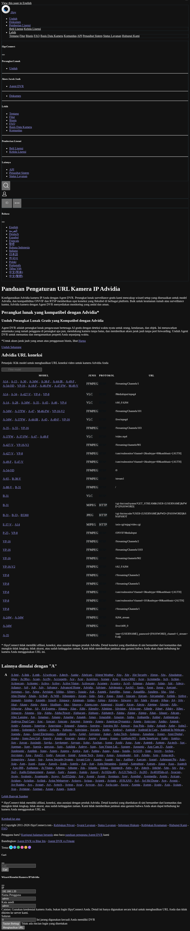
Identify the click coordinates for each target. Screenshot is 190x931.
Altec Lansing (19, 717)
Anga (26, 734)
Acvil (126, 683)
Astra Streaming (106, 763)
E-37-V (7, 524)
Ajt (173, 700)
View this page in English (16, 3)
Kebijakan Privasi (64, 825)
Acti (165, 679)
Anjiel (82, 734)
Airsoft (52, 700)
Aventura (113, 776)
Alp (39, 712)
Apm (93, 746)
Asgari (153, 759)
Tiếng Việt (15, 268)
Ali (36, 708)
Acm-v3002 (128, 679)
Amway (125, 725)
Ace (72, 679)
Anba (150, 725)
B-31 (18, 487)
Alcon (130, 704)
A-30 (23, 381)
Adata (161, 683)
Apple (169, 746)
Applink (32, 750)
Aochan (97, 742)
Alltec (179, 708)
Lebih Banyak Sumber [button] (14, 796)
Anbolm (54, 729)
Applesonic (17, 750)
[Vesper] (29, 847)
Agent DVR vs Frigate (61, 841)
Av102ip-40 (108, 772)
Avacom (176, 772)
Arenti (71, 755)
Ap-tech (172, 742)
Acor (141, 679)
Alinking (106, 708)
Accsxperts (60, 679)
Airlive (182, 696)
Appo (43, 750)
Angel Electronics (43, 734)
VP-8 (46, 394)
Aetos (35, 691)
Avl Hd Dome (150, 780)
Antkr (164, 738)
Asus (171, 763)
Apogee (125, 746)
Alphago (93, 712)
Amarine (68, 717)
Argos (99, 755)
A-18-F (32, 385)
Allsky (169, 708)
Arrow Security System (59, 759)
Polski (12, 262)
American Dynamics (118, 721)
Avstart (39, 784)
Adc (170, 683)
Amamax (43, 717)
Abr (127, 674)
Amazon (119, 717)
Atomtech (116, 767)
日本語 (13, 254)
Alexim (164, 704)
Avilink (41, 780)
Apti (85, 750)
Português (15, 265)
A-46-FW (45, 385)
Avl (137, 780)
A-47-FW (60, 385)
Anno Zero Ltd (31, 738)
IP (2, 887)
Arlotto (145, 755)
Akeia (33, 704)
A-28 (15, 402)
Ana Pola (138, 725)
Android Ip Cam (147, 729)
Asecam (141, 759)
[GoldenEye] (25, 847)
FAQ (37, 35)
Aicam (82, 696)
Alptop (142, 712)
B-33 (15, 515)
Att (136, 767)
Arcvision (16, 755)
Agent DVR (16, 86)
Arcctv (158, 750)
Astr (91, 763)
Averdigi (135, 776)
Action (175, 679)
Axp (13, 789)
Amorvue (39, 725)
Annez (161, 734)
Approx (64, 750)
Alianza (62, 708)
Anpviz (47, 738)
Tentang (14, 35)
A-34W (33, 381)
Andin (106, 729)
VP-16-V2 (58, 411)
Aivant (154, 700)
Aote (137, 742)
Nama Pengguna (11, 894)
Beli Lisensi (16, 28)
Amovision (54, 725)
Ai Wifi (54, 696)
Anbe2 (182, 725)
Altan (152, 712)
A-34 (14, 394)
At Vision (47, 767)
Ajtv (180, 700)
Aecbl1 (129, 687)
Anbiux (42, 729)
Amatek (81, 717)
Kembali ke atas (10, 818)
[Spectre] (10, 847)
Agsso (126, 691)
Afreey (71, 691)
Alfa (174, 704)
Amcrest (75, 721)
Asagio (97, 759)
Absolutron (175, 674)
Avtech (58, 784)
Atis (82, 767)
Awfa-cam (111, 784)
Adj (26, 687)
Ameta (137, 721)
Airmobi (16, 700)
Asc (118, 759)
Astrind (123, 763)
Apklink (70, 746)
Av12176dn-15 (127, 772)
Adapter (150, 683)
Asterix (74, 763)
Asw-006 (17, 767)
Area (28, 755)
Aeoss (159, 687)
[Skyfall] (18, 847)
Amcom (62, 721)
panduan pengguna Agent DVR (84, 834)
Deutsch (14, 234)
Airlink (171, 696)
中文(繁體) (16, 276)
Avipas (88, 780)
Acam (36, 679)
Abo (119, 674)
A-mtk (36, 674)
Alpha (48, 712)
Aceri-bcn (92, 679)
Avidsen (16, 780)
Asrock (52, 763)
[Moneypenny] (22, 847)
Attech (145, 767)
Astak (63, 763)
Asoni (31, 763)
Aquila (126, 750)
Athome (72, 767)
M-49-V (73, 385)
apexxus (49, 746)
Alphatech (107, 712)
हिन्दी (11, 244)
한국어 (13, 258)
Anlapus (135, 734)
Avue (79, 784)
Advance (52, 687)
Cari (5, 869)
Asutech (182, 763)
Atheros (60, 767)
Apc (182, 742)
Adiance (16, 687)
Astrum (150, 763)
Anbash (161, 725)
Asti (83, 763)
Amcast (50, 721)
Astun (161, 763)
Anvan (23, 742)
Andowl (117, 729)
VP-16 (21, 385)
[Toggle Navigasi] (17, 203)
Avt (48, 784)
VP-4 (37, 394)
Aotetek (148, 742)
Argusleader (124, 755)
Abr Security (139, 674)
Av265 (143, 772)
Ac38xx (25, 679)
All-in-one (135, 708)
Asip (14, 763)
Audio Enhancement (31, 772)
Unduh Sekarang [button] (11, 347)
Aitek (144, 700)
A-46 (54, 402)
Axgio (157, 784)
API (79, 35)
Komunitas (70, 35)
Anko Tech (120, 734)
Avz (100, 784)
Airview (113, 700)
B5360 (25, 515)
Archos (169, 750)
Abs (163, 674)
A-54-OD (8, 385)
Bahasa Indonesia (19, 247)
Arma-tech (167, 755)
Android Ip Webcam (172, 729)
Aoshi (118, 742)
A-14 (6, 402)
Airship (28, 700)
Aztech (71, 789)
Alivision (120, 708)
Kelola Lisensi (32, 28)
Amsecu (82, 725)
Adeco (180, 683)
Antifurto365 (128, 738)
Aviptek (99, 780)
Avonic (173, 780)
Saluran (5, 916)
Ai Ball (43, 696)
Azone (49, 789)
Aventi (101, 776)
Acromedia (153, 679)
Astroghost (137, 763)
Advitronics (115, 687)
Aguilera (153, 691)
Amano (56, 717)
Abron (154, 674)
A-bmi (15, 674)
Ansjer (92, 738)
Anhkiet (61, 734)
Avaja (14, 776)
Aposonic (138, 746)
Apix (60, 746)
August (50, 772)
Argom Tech (85, 755)
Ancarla (94, 729)
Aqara (105, 750)
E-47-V (18, 461)
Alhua (28, 708)
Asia (182, 759)
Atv (174, 767)
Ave (80, 776)
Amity (14, 725)
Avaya (55, 776)
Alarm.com (91, 704)
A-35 (36, 402)
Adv (41, 687)
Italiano (13, 250)
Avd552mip (69, 776)
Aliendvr (93, 708)
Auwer (94, 772)
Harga (82, 340)
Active (56, 683)
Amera (99, 721)
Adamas (137, 683)
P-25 (5, 532)
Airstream (78, 700)
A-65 (6, 478)
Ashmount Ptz (168, 759)
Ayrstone (24, 789)
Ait (136, 700)
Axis (167, 784)
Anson (103, 738)
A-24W (7, 617)
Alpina (120, 712)
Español (14, 237)
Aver (124, 776)
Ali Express (48, 708)
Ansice (81, 738)
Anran (58, 738)
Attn (166, 767)
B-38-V (16, 478)
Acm (115, 679)
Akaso (23, 704)
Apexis (37, 746)
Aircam (142, 696)
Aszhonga (32, 767)
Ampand (69, 725)
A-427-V (25, 394)
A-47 (31, 411)
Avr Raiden (17, 784)
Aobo (86, 742)
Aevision (47, 691)
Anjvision (94, 734)
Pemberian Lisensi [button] (20, 25)
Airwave (126, 700)
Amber (156, 717)
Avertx (163, 776)
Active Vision (71, 683)
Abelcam (86, 674)
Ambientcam (170, 717)
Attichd (156, 767)
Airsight (40, 700)
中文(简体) (16, 272)
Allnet (158, 708)
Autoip (83, 772)
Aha (163, 691)
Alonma (29, 712)
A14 (5, 381)
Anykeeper (61, 742)
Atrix (128, 767)
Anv (13, 742)
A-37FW (20, 411)
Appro (53, 750)
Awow (125, 784)
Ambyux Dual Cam (22, 721)
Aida (92, 696)
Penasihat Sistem (92, 35)
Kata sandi (7, 902)
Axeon (147, 784)
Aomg (108, 742)
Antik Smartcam (148, 738)
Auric (61, 772)
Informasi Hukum (128, 825)
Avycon (90, 784)
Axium (177, 784)
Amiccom (149, 721)
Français (14, 240)
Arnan (31, 759)
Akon (43, 704)
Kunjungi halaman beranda (37, 834)
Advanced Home (70, 687)
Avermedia (150, 776)
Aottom (159, 742)
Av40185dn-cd (159, 772)
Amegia (87, 721)
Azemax (37, 789)
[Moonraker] (14, 847)
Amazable (105, 717)
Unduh (13, 18)
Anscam (69, 738)
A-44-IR (58, 381)
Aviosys (76, 780)
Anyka (48, 742)
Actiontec (32, 683)
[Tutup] (3, 54)
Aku (66, 704)
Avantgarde (41, 776)
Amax (92, 717)
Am (32, 717)
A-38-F (45, 381)
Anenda (15, 734)
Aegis (140, 687)
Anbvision (81, 729)
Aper (27, 746)
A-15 (14, 381)
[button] (4, 196)
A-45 (45, 402)
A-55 (15, 428)
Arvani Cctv (83, 759)
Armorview (17, 759)
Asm (22, 763)
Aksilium (55, 704)
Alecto (140, 704)
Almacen (16, 712)
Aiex (100, 696)
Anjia (72, 734)
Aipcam (130, 696)
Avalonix (26, 776)
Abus (14, 679)
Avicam (174, 776)
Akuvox (76, 704)
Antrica (175, 738)
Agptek (101, 691)
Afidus (60, 691)
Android (130, 729)
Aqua (115, 750)
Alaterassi (106, 704)
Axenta (136, 784)
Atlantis (92, 767)
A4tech (63, 674)
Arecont (60, 755)
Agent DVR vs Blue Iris (31, 841)
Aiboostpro (68, 696)
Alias (73, 708)
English (13, 227)
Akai (14, 704)
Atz (181, 767)
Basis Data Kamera (51, 35)
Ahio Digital (18, 696)
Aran (148, 750)
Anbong (67, 729)
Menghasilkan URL (13, 927)
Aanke (74, 674)
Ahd (171, 691)
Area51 (38, 755)
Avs (29, 784)
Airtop (101, 700)
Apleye (82, 746)
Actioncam (17, 683)
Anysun (75, 742)
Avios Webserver (58, 780)
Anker (107, 734)
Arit (136, 755)
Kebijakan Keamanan (154, 825)
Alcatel (119, 704)
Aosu (128, 742)
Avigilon (29, 780)
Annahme (148, 734)
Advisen (101, 687)
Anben (15, 729)
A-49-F (70, 381)
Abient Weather (104, 674)
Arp (40, 759)
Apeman (16, 746)
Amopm (26, 725)
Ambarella (143, 717)
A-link (25, 674)
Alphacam (79, 712)
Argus (110, 755)
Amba (130, 717)
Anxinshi (35, 742)
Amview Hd (110, 725)
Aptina (95, 750)
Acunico (115, 683)
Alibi (82, 708)
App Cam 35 (155, 746)
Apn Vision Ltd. (108, 746)
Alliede (148, 708)
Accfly (47, 679)
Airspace (64, 700)
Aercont (171, 687)
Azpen (60, 789)
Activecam (88, 683)
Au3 (13, 772)
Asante (109, 759)
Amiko (162, 721)
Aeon (150, 687)
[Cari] (6, 185)
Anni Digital (175, 734)
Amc (40, 721)
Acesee (105, 679)
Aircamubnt (157, 696)
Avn (163, 780)
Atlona (104, 767)
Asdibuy (128, 759)
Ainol (119, 696)
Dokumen (15, 22)
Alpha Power (62, 712)
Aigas (109, 696)
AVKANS (125, 780)
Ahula (32, 696)
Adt (33, 687)
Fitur (22, 35)
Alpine (131, 712)
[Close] (2, 885)
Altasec (163, 712)
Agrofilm (114, 691)
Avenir (90, 776)
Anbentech (28, 729)
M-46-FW (43, 411)
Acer (80, 679)
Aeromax (16, 691)
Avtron (69, 784)
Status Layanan (112, 35)
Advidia (88, 687)
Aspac (41, 763)
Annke (15, 738)
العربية (13, 230)
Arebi (49, 755)
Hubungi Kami (131, 35)
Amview (95, 725)
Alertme (152, 704)
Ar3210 (137, 750)
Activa (45, 683)
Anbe (171, 725)
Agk (91, 691)
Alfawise (16, 708)
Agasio (82, 691)
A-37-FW (22, 436)
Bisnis (29, 35)
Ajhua (164, 700)
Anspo (114, 738)
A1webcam (49, 674)
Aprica (76, 750)
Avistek (111, 780)
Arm (155, 755)
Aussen (71, 772)
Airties (91, 700)
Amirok (174, 721)
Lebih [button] (12, 32)
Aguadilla (139, 691)
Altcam (175, 712)
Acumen (102, 683)
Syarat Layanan (86, 825)
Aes (27, 691)
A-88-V (7, 487)
